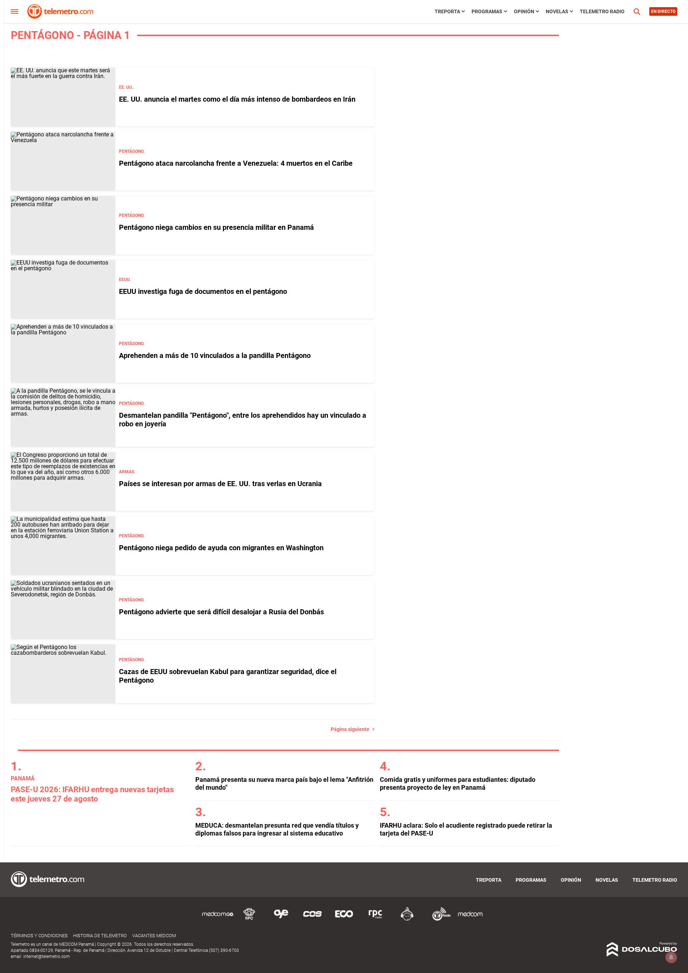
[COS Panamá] (312, 919)
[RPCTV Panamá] (249, 919)
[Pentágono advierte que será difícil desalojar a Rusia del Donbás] (63, 609)
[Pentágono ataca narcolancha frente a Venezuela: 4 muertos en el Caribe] (63, 161)
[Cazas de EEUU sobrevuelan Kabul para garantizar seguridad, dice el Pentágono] (63, 673)
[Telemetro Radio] (438, 919)
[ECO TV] (344, 919)
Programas (487, 11)
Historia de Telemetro (100, 935)
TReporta (447, 11)
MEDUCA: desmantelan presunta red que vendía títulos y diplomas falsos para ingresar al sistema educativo (277, 829)
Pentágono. (131, 151)
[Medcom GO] (218, 919)
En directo (663, 11)
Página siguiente (352, 729)
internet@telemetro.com (46, 956)
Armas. (127, 471)
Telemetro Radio (602, 11)
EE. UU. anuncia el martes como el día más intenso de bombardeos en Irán (237, 99)
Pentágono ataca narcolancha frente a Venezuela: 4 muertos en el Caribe (236, 163)
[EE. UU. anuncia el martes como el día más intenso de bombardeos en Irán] (63, 97)
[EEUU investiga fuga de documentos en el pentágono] (63, 289)
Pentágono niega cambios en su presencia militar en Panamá (216, 227)
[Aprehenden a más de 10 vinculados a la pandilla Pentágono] (63, 353)
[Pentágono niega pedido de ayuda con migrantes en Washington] (63, 545)
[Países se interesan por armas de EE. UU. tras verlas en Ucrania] (63, 481)
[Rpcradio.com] (375, 919)
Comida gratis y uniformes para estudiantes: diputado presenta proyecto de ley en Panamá (457, 783)
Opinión (524, 11)
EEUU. (125, 279)
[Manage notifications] (671, 957)
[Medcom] (470, 919)
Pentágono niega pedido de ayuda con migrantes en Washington (221, 547)
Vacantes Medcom (154, 935)
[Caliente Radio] (407, 919)
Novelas (557, 11)
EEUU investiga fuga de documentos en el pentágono (203, 291)
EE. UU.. (126, 87)
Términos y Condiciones (39, 935)
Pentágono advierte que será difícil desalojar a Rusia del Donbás (221, 611)
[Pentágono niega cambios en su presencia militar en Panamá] (63, 225)
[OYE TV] (281, 919)
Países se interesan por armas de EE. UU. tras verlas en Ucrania (220, 483)
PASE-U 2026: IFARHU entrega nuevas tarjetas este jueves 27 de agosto (92, 794)
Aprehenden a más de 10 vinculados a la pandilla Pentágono (215, 355)
